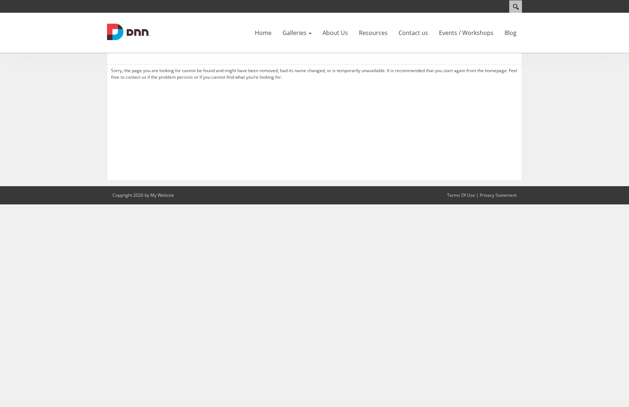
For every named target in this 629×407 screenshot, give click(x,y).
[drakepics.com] (129, 31)
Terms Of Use (461, 195)
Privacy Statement (498, 195)
